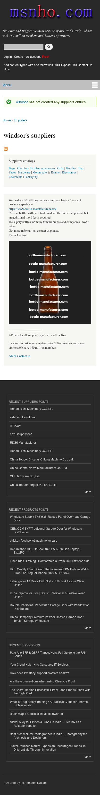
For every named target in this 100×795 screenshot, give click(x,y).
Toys (81, 168)
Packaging (31, 177)
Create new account (27, 56)
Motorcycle (40, 172)
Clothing (22, 168)
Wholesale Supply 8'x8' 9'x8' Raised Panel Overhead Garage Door (50, 518)
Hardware (24, 172)
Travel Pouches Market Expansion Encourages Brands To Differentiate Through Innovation (48, 747)
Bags (12, 168)
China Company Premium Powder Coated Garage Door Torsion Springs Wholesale (46, 618)
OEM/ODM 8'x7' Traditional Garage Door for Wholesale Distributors (46, 530)
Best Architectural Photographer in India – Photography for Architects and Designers (48, 735)
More (87, 492)
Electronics (69, 172)
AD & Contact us (19, 356)
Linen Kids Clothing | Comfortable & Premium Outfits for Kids (49, 561)
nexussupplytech (21, 434)
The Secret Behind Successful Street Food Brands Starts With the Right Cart (50, 691)
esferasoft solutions (22, 417)
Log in (8, 56)
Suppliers (20, 120)
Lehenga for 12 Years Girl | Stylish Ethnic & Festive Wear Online (47, 582)
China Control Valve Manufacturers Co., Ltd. (39, 468)
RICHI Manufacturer (23, 442)
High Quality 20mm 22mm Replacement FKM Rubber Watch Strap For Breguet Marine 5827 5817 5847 (49, 571)
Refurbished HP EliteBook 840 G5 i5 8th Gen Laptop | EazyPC (45, 550)
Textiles (71, 168)
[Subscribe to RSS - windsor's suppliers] (6, 147)
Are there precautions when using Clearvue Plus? (42, 681)
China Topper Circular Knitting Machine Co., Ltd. (42, 459)
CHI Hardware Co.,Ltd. (25, 476)
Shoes (12, 172)
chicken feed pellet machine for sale (33, 540)
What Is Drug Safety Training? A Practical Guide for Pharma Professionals (49, 703)
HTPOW (15, 425)
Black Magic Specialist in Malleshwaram (36, 713)
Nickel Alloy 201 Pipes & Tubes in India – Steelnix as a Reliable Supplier (46, 723)
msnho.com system (34, 782)
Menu (6, 84)
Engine (55, 172)
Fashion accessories (42, 168)
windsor (22, 101)
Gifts (60, 168)
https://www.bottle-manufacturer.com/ (32, 209)
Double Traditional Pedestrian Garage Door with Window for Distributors (49, 606)
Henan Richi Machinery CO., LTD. (32, 408)
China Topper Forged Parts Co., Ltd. (33, 484)
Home (6, 120)
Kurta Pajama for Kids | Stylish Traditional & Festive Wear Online (47, 594)
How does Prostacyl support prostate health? (39, 673)
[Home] (49, 13)
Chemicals (16, 177)
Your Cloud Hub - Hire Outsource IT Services (39, 664)
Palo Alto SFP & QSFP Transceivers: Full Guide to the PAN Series (48, 654)
